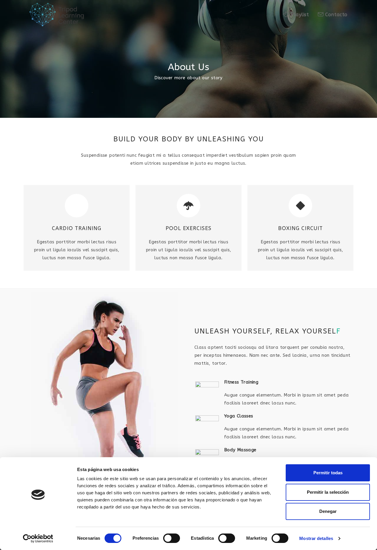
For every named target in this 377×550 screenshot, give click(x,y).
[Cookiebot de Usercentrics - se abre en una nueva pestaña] (38, 538)
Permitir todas (328, 472)
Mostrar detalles (316, 538)
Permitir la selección (328, 492)
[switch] (171, 538)
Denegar (328, 511)
